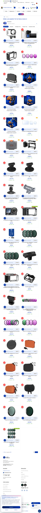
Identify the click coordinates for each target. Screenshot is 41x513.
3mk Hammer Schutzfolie (12, 131)
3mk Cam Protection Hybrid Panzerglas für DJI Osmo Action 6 (11, 242)
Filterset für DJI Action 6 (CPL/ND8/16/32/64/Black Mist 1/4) (11, 331)
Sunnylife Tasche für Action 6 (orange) (11, 397)
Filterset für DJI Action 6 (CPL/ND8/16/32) (29, 331)
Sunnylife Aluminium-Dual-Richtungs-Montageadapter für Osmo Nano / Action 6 (29, 198)
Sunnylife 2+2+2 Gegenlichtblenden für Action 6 (29, 131)
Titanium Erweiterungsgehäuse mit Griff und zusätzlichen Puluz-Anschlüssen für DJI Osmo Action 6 (11, 287)
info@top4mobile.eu (6, 470)
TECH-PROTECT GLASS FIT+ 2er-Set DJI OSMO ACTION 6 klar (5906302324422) (29, 43)
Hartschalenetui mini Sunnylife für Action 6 (11, 153)
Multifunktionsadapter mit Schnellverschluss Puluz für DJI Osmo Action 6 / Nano (12, 309)
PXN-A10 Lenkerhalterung (29, 286)
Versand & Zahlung (5, 3)
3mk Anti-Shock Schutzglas (11, 109)
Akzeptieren (11, 507)
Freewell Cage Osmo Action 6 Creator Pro (29, 220)
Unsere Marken (6, 484)
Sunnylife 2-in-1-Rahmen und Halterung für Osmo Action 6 (29, 154)
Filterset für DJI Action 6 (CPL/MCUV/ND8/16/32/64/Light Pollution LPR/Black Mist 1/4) (29, 310)
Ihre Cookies (5, 486)
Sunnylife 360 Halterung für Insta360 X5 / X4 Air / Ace (30, 176)
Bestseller (11, 26)
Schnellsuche (9, 21)
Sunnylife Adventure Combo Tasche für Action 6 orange (29, 353)
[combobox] (22, 23)
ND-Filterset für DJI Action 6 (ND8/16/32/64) (29, 64)
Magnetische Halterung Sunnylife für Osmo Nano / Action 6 (11, 176)
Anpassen (6, 509)
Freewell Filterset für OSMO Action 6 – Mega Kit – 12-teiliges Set (11, 442)
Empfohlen (6, 26)
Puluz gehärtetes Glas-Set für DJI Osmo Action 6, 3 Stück (11, 220)
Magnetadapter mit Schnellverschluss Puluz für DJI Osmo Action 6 (29, 265)
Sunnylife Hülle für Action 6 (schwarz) (29, 397)
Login (34, 4)
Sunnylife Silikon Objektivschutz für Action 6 (11, 353)
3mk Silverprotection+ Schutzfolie (29, 109)
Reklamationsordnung (7, 489)
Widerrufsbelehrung (20, 2)
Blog (11, 2)
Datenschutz (5, 487)
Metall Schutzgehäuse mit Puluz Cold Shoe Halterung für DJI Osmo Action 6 (11, 65)
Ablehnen (15, 509)
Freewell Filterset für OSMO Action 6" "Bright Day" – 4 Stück (11, 265)
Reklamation (27, 2)
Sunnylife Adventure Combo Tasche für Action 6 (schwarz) (11, 87)
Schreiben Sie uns (8, 472)
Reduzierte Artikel (32, 26)
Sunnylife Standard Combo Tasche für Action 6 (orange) (11, 376)
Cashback (14, 2)
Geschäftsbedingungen (7, 491)
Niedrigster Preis (18, 26)
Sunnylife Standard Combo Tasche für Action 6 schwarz (29, 376)
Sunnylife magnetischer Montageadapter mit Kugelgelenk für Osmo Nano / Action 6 (11, 198)
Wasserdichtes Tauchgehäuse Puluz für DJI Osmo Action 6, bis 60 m (11, 43)
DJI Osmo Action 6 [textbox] (11, 23)
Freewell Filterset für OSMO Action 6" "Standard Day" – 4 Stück (29, 242)
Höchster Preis (25, 26)
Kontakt (32, 2)
